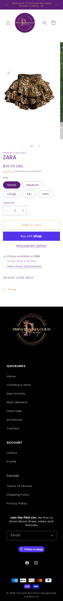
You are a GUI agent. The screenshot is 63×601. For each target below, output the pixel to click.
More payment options (31, 245)
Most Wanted (17, 402)
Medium (33, 185)
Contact (13, 428)
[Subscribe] (51, 535)
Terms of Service (19, 486)
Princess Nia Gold (27, 593)
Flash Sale (14, 411)
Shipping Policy (18, 495)
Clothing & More (19, 385)
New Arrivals (16, 394)
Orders (12, 453)
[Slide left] (23, 146)
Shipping (8, 171)
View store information (24, 266)
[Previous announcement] (6, 4)
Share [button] (12, 289)
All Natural (14, 420)
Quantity (9, 202)
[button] (8, 22)
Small (11, 185)
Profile (11, 461)
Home (11, 376)
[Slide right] (39, 146)
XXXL (45, 194)
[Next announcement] (56, 4)
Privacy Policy (17, 503)
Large (11, 194)
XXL (29, 194)
